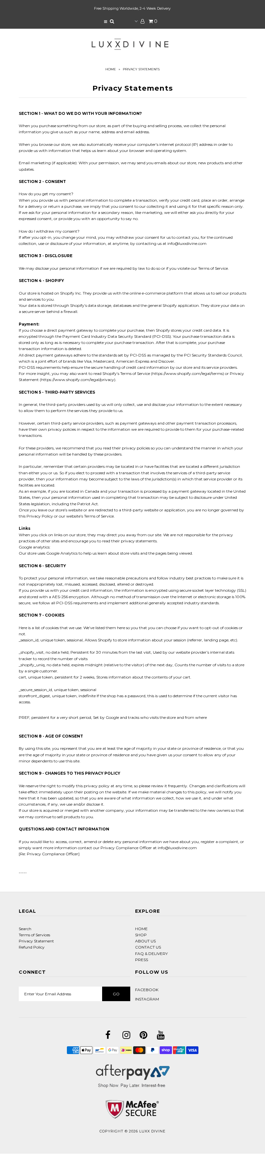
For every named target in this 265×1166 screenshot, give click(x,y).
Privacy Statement (36, 941)
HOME (141, 928)
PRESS (141, 959)
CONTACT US (148, 947)
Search (25, 928)
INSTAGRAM (147, 999)
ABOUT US (145, 941)
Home (110, 69)
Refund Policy (32, 947)
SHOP (141, 934)
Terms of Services (34, 934)
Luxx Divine (152, 1131)
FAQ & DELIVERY (151, 953)
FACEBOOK (146, 989)
